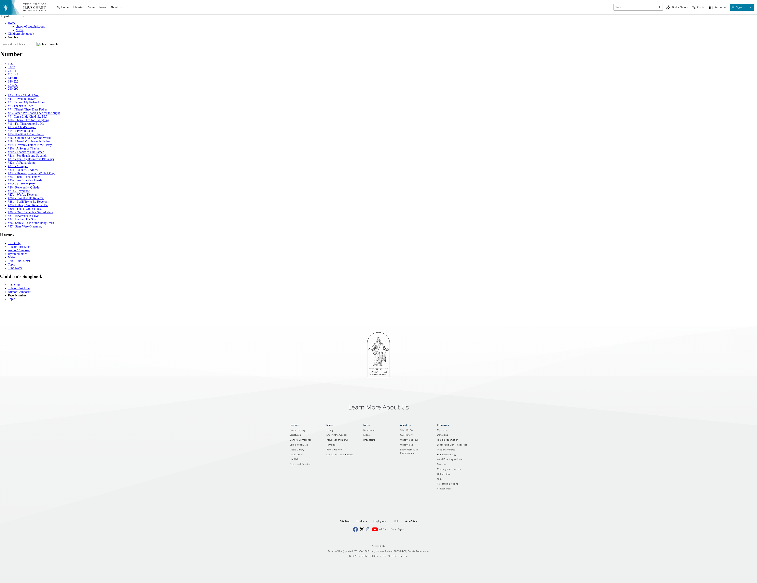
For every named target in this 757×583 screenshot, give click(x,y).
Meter (11, 257)
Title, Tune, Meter (19, 261)
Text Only (14, 243)
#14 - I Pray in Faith (20, 130)
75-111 (12, 70)
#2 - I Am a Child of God (23, 95)
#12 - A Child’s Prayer (22, 127)
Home (12, 23)
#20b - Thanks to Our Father (26, 152)
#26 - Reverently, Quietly (23, 187)
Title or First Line (19, 246)
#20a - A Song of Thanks (23, 148)
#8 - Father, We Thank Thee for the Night (34, 113)
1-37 (11, 63)
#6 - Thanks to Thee (20, 106)
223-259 (13, 85)
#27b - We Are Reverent (23, 194)
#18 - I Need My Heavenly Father (29, 141)
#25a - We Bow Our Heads (25, 180)
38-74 (11, 67)
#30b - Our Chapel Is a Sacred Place (30, 212)
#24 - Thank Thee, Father (24, 176)
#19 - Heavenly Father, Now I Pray (30, 145)
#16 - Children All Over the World (29, 137)
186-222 (13, 81)
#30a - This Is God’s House (25, 208)
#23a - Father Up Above (23, 169)
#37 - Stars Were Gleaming (25, 226)
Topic (11, 264)
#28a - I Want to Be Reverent (26, 198)
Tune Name (15, 268)
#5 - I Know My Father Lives (26, 102)
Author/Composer (19, 250)
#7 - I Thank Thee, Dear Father (27, 109)
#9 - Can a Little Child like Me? (28, 116)
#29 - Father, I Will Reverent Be (28, 205)
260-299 (13, 88)
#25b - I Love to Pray (21, 184)
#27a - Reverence (19, 191)
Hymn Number (17, 253)
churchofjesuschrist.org (30, 26)
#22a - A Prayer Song (21, 162)
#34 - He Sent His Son (22, 219)
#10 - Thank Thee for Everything (28, 120)
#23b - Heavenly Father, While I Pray (31, 173)
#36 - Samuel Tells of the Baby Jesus (31, 223)
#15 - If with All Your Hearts (26, 134)
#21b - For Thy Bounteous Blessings (31, 159)
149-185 (13, 78)
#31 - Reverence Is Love (23, 215)
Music (19, 30)
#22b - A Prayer (18, 166)
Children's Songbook (21, 33)
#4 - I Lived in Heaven (22, 98)
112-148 (13, 74)
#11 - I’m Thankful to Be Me (26, 123)
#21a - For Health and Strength (27, 155)
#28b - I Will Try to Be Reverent (28, 201)
